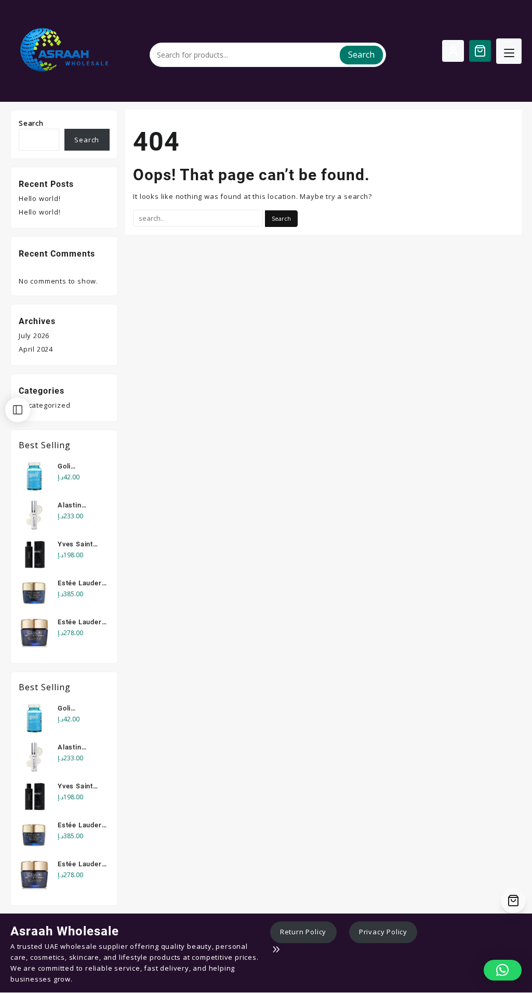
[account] (453, 51)
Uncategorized (44, 405)
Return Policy (303, 931)
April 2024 (36, 349)
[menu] (509, 51)
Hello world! (40, 198)
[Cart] (480, 51)
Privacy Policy (383, 931)
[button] (503, 970)
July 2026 (34, 335)
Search (361, 54)
